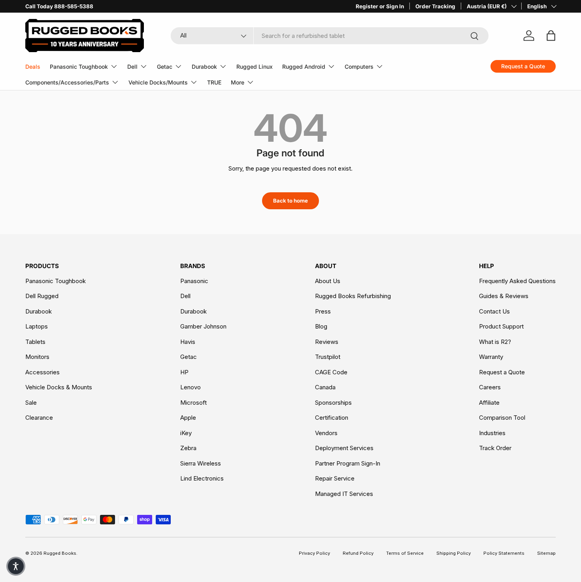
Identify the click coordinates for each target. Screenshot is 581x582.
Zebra (188, 448)
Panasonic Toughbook (79, 66)
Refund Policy (358, 553)
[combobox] (330, 35)
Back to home (290, 200)
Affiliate (489, 402)
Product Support (501, 326)
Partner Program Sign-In (347, 463)
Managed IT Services (344, 494)
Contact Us (494, 311)
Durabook (204, 66)
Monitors (37, 356)
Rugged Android (303, 66)
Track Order (495, 448)
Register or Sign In (380, 6)
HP (184, 372)
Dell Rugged (41, 296)
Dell (132, 66)
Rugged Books (59, 553)
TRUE (214, 82)
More (237, 82)
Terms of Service (405, 553)
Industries (492, 433)
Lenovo (190, 387)
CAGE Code (331, 372)
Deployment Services (344, 448)
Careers (490, 387)
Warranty (491, 356)
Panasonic (194, 281)
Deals (32, 66)
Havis (187, 341)
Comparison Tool (502, 417)
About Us (327, 281)
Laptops (36, 326)
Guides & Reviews (503, 296)
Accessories (42, 372)
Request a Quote (502, 372)
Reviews (326, 341)
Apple (188, 417)
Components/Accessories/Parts (67, 82)
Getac (164, 66)
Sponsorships (333, 402)
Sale (31, 402)
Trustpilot (327, 356)
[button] (15, 566)
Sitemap (546, 553)
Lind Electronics (202, 478)
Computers (359, 66)
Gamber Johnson (203, 326)
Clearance (39, 417)
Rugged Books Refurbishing (353, 296)
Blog (321, 326)
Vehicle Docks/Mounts (158, 82)
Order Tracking (435, 6)
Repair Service (335, 478)
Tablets (35, 341)
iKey (186, 433)
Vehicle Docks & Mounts (58, 387)
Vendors (326, 433)
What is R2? (495, 341)
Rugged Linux (254, 66)
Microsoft (193, 402)
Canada (325, 387)
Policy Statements (503, 553)
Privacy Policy (314, 553)
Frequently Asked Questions (517, 281)
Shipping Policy (453, 553)
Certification (331, 417)
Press (323, 311)
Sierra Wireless (200, 463)
